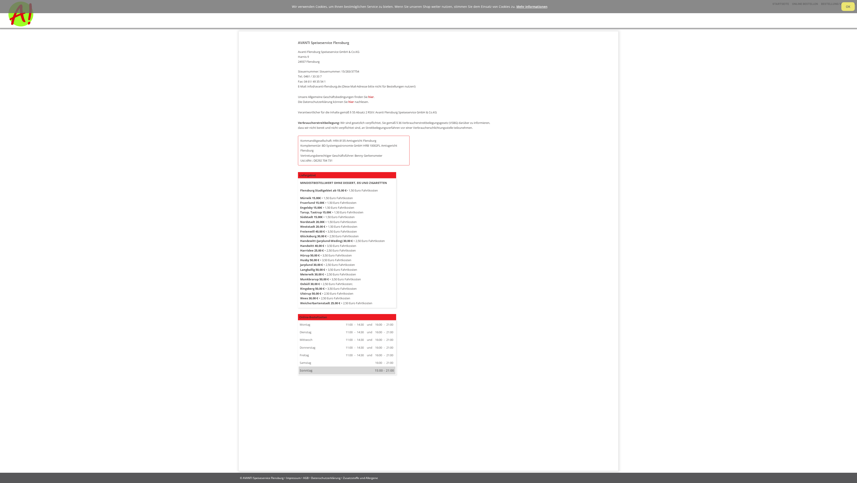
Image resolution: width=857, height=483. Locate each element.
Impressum (293, 478)
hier (371, 97)
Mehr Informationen (531, 6)
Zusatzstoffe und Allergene (360, 478)
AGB (306, 478)
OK (848, 6)
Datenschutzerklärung (326, 478)
